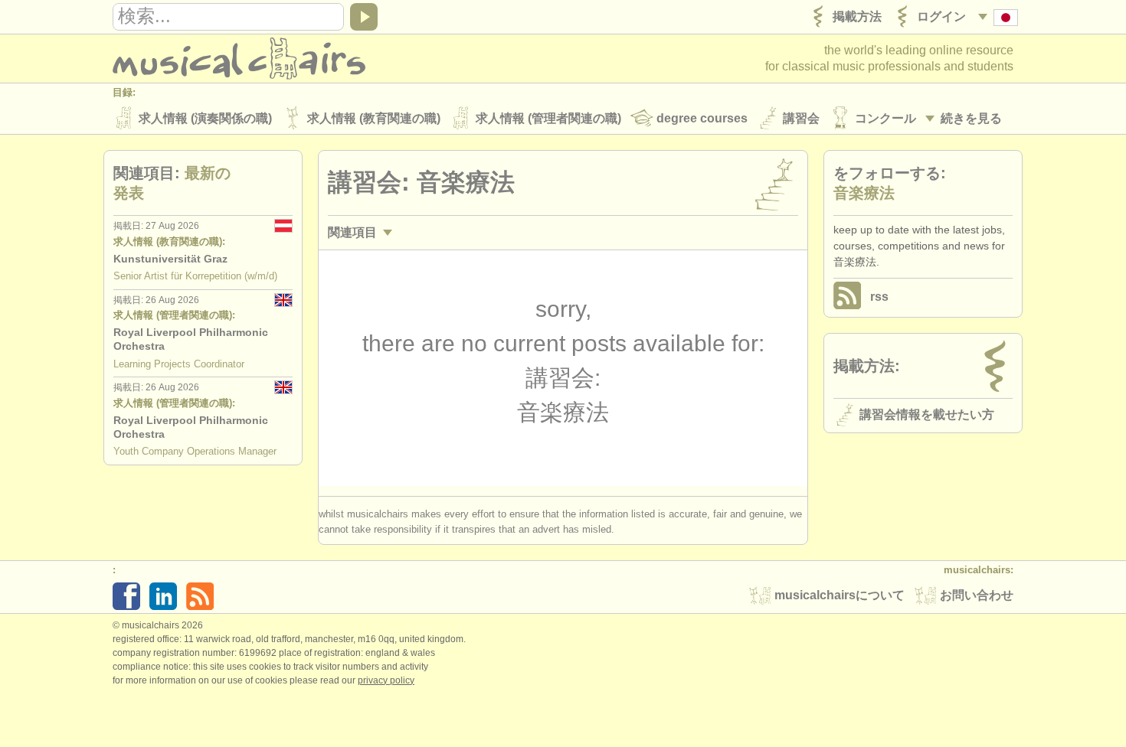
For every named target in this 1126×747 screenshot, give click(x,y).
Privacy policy (386, 680)
